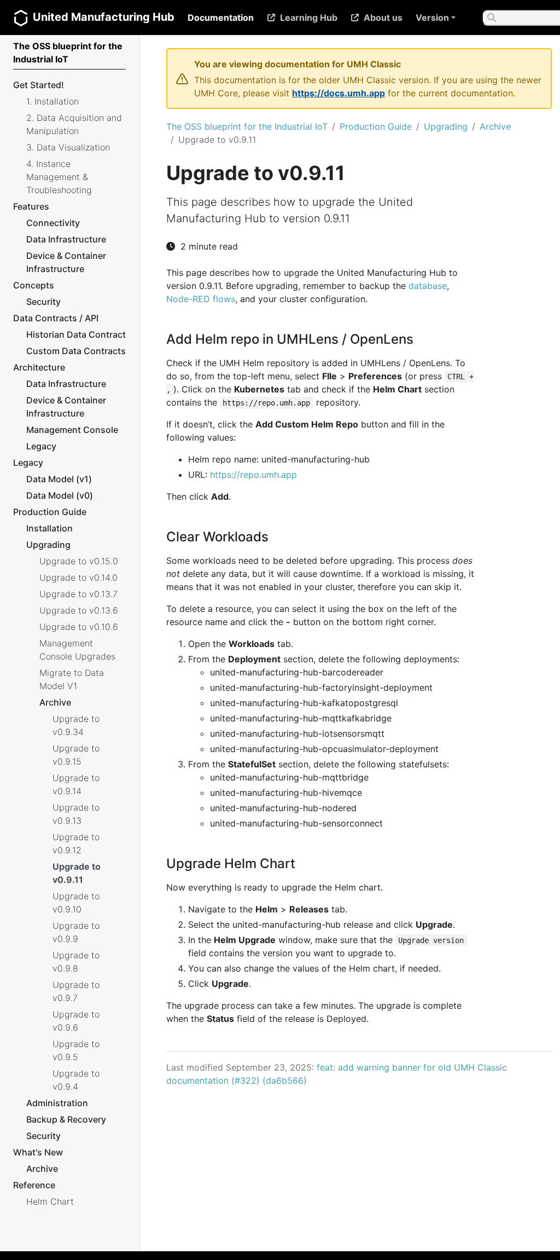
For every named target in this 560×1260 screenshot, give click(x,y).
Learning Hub (308, 17)
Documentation (221, 17)
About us (383, 17)
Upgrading (446, 126)
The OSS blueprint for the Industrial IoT (247, 126)
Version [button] (432, 17)
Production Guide (376, 126)
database (428, 285)
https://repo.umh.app (253, 474)
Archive (495, 126)
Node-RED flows (200, 298)
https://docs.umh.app (338, 93)
